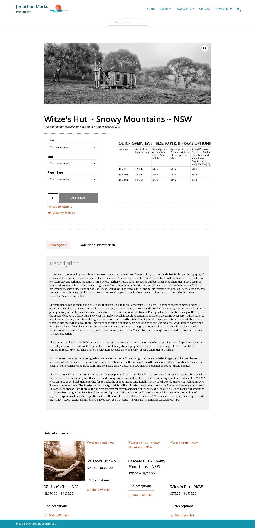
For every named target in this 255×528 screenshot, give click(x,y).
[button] (170, 8)
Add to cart (78, 198)
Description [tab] (58, 245)
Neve (19, 524)
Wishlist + (225, 9)
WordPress (49, 524)
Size (50, 157)
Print (51, 141)
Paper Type (55, 172)
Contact (204, 9)
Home (150, 9)
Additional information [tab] (98, 245)
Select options (57, 506)
